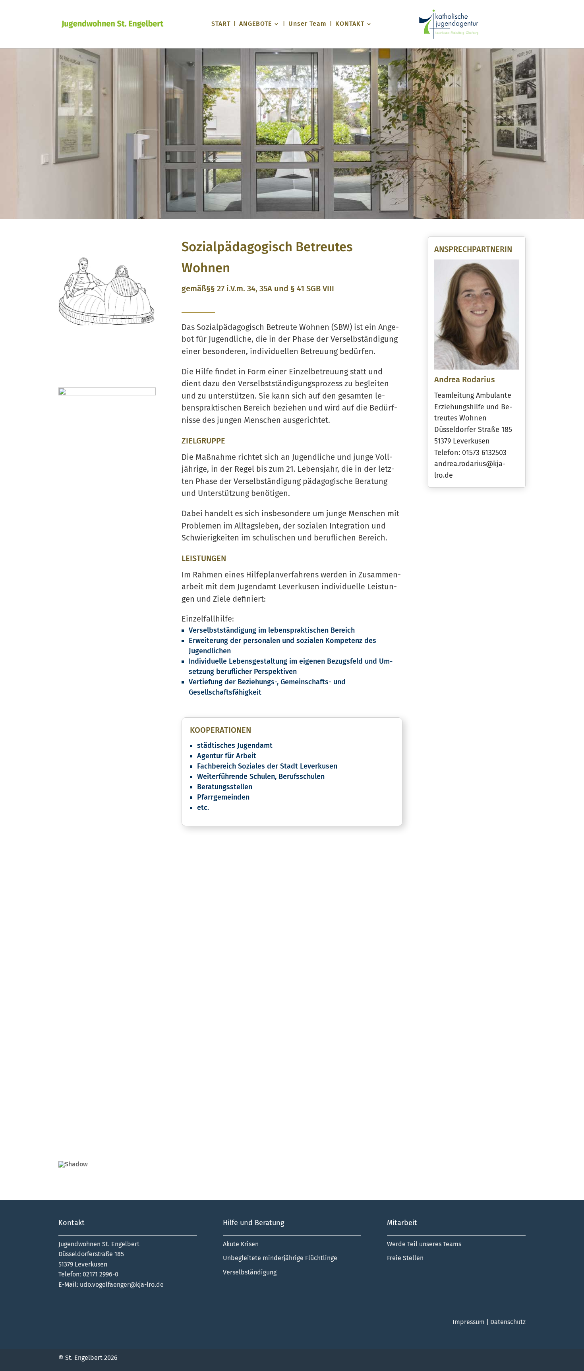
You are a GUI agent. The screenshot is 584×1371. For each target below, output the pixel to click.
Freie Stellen (405, 1258)
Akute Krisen (241, 1244)
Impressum (469, 1322)
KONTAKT (349, 24)
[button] (70, 1005)
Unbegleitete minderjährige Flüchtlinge (280, 1258)
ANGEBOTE (255, 24)
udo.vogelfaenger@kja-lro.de (122, 1284)
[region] (292, 1016)
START (220, 24)
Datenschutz (508, 1322)
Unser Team (307, 24)
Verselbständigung (250, 1272)
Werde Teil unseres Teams (424, 1244)
